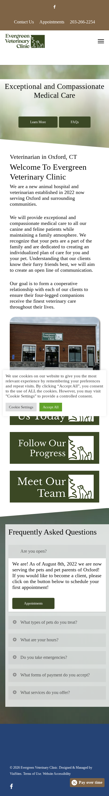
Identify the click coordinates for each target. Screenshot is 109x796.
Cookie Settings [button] (21, 407)
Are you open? (33, 551)
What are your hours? (39, 639)
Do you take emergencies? (43, 657)
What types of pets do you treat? (48, 622)
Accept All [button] (51, 407)
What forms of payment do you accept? (55, 675)
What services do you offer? (45, 692)
